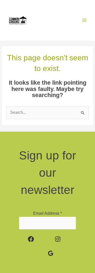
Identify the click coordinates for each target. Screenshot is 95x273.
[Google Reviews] (51, 253)
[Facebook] (31, 239)
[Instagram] (58, 239)
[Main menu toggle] (84, 20)
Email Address (47, 213)
